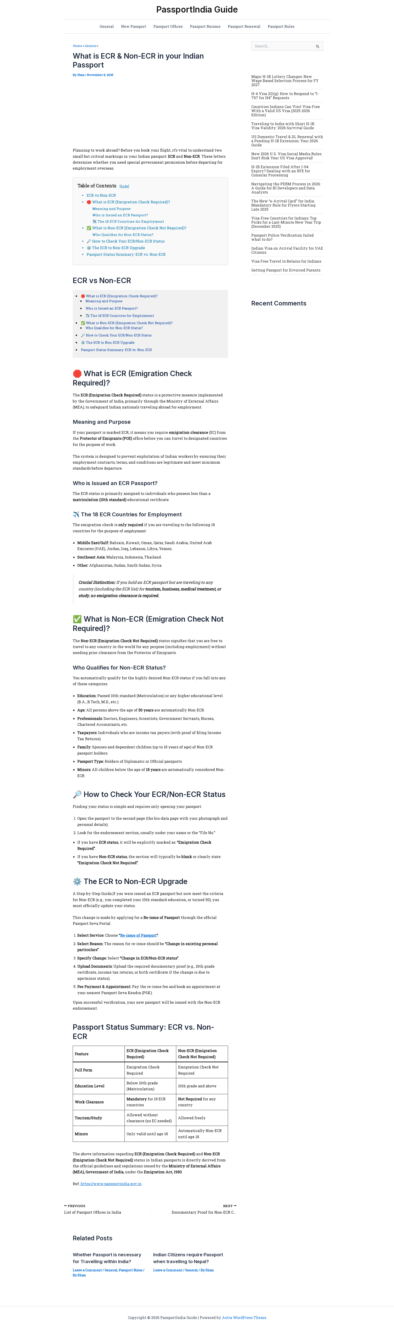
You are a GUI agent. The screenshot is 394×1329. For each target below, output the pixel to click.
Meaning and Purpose (111, 208)
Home (77, 46)
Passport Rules (281, 26)
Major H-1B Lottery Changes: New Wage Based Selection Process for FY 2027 (285, 80)
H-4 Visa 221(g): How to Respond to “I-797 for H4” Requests (285, 95)
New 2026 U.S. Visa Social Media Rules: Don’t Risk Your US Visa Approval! (286, 155)
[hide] (124, 186)
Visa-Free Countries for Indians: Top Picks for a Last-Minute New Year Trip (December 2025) (286, 222)
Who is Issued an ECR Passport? (120, 215)
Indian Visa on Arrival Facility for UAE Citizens (287, 250)
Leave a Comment (87, 1270)
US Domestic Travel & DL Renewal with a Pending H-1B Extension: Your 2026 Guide (287, 140)
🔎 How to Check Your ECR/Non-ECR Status (126, 241)
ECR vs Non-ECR (101, 195)
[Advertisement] (150, 113)
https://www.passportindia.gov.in (111, 1183)
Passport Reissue (205, 26)
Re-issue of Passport (138, 935)
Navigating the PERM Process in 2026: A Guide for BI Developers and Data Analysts (286, 187)
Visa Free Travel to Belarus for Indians (286, 261)
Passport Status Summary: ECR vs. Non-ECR (126, 254)
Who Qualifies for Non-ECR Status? (122, 234)
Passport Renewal (244, 26)
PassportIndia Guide (197, 9)
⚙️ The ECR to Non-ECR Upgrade (116, 247)
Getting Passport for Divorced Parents (285, 270)
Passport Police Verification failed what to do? (282, 237)
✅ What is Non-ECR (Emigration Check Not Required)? (136, 227)
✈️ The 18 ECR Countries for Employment (128, 221)
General (107, 26)
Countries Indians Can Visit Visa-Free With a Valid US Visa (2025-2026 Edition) (285, 110)
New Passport (133, 26)
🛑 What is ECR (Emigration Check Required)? (128, 201)
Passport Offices (168, 26)
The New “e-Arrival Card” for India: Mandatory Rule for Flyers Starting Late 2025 (283, 205)
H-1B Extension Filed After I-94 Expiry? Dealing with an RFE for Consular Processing (280, 170)
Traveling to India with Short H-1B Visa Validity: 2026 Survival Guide (282, 125)
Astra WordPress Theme (244, 1317)
